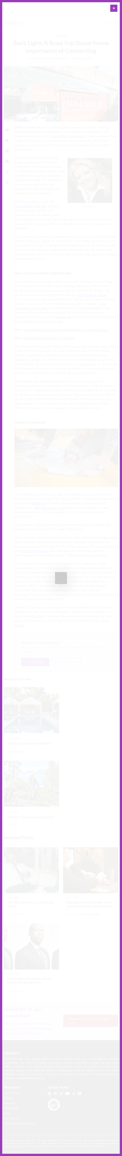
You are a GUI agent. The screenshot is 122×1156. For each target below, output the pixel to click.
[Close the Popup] (113, 8)
